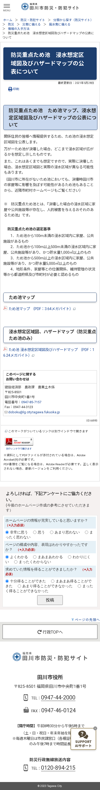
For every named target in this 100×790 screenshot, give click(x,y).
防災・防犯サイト (33, 20)
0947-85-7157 (31, 402)
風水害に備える (60, 24)
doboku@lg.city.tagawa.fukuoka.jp (33, 412)
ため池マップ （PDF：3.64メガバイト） (40, 309)
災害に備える (31, 24)
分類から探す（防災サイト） (73, 20)
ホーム (7, 20)
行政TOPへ (52, 632)
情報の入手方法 (18, 29)
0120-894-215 (58, 768)
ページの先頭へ (87, 620)
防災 (11, 24)
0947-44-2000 (58, 697)
